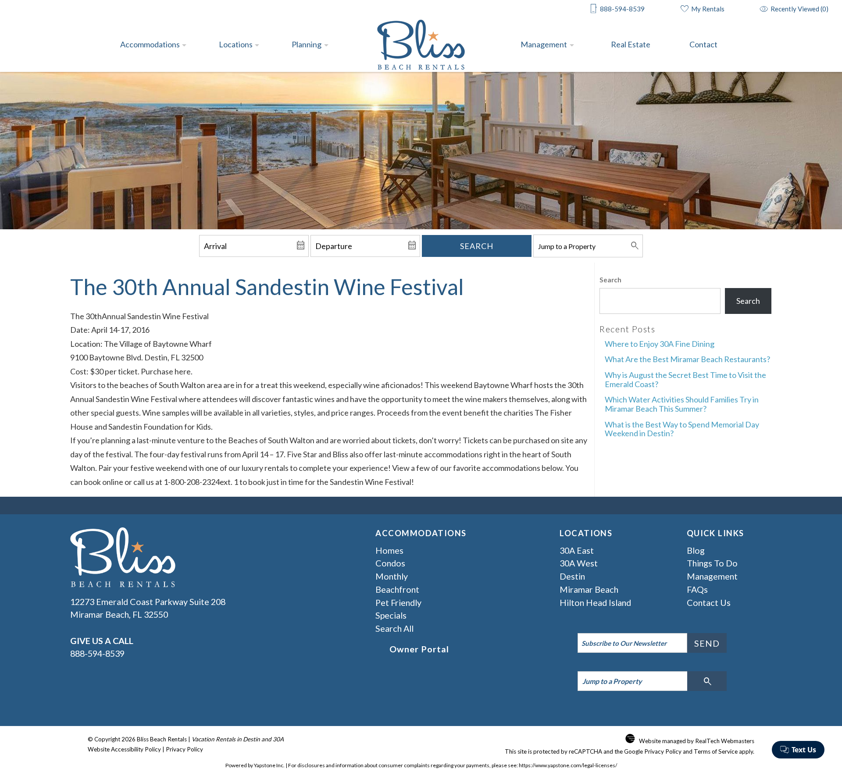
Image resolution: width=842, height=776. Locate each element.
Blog (696, 550)
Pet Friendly (398, 602)
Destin (572, 576)
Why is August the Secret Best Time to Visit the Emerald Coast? (685, 379)
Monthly (391, 576)
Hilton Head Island (595, 602)
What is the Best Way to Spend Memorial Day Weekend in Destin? (682, 429)
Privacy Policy (184, 749)
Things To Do (712, 563)
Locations (236, 44)
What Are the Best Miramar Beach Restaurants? (687, 359)
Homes (389, 550)
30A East (577, 550)
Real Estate (630, 44)
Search (476, 246)
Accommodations (150, 44)
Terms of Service (716, 751)
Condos (390, 563)
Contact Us (709, 602)
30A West (579, 563)
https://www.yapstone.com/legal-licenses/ (568, 765)
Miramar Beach (589, 589)
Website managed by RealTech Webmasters (696, 740)
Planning (306, 44)
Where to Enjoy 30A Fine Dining (659, 344)
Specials (391, 615)
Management (544, 44)
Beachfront (397, 589)
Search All (394, 628)
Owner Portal (419, 649)
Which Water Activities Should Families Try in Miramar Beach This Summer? (682, 404)
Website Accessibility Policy (124, 749)
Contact (703, 44)
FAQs (697, 589)
